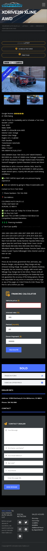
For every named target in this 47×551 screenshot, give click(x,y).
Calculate (13, 350)
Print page (25, 55)
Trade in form (10, 376)
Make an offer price (13, 382)
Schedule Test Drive (25, 49)
